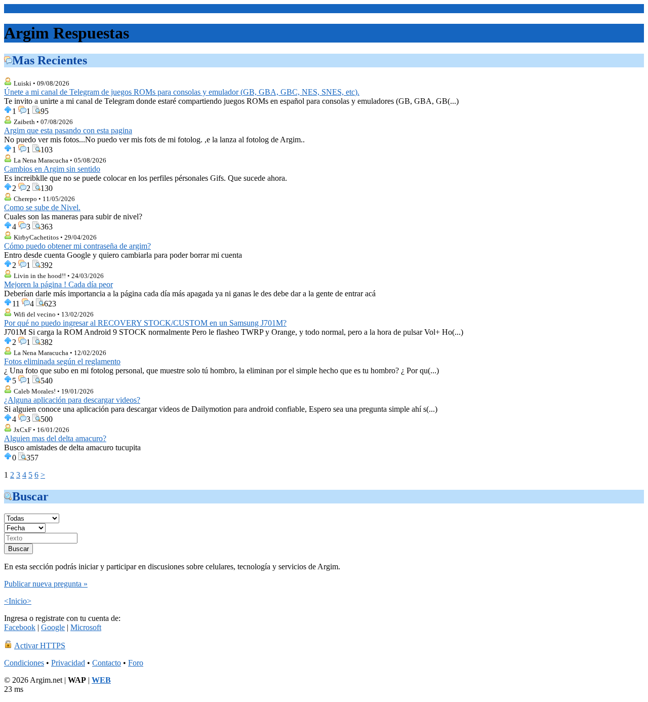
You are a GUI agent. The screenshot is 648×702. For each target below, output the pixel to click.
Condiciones (24, 662)
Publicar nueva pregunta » (46, 583)
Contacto (106, 662)
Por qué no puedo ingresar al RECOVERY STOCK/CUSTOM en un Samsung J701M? (145, 323)
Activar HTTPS (39, 645)
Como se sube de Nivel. (42, 207)
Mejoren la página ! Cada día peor (58, 284)
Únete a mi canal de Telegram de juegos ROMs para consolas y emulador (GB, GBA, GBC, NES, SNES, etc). (181, 92)
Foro (135, 662)
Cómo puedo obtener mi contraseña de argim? (77, 246)
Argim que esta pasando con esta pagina (68, 130)
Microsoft (85, 627)
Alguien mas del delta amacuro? (55, 438)
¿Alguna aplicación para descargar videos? (72, 400)
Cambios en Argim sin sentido (52, 169)
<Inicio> (17, 8)
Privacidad (68, 662)
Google (53, 627)
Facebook (19, 627)
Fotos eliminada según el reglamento (62, 361)
